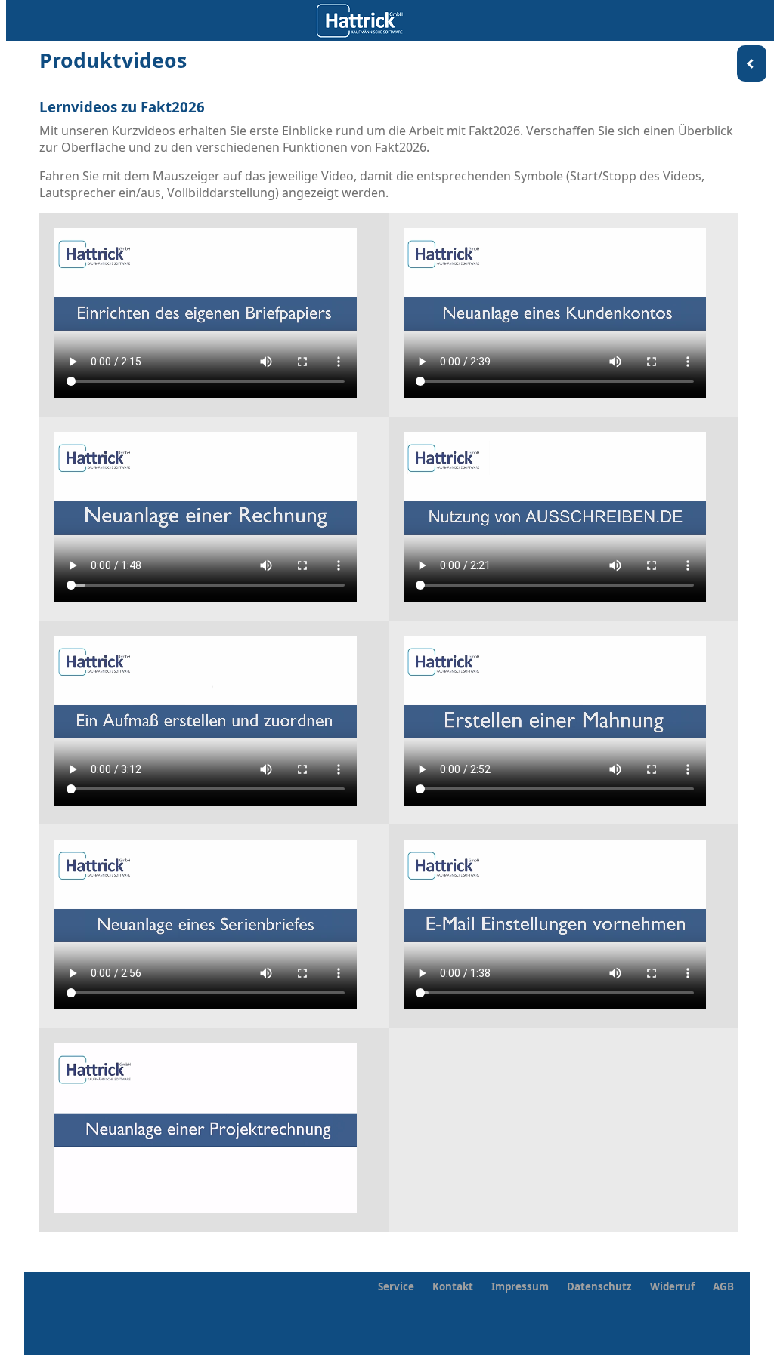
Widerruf (672, 1286)
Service (396, 1286)
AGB (723, 1286)
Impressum (520, 1286)
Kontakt (452, 1286)
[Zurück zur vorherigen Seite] (751, 63)
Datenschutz (599, 1286)
